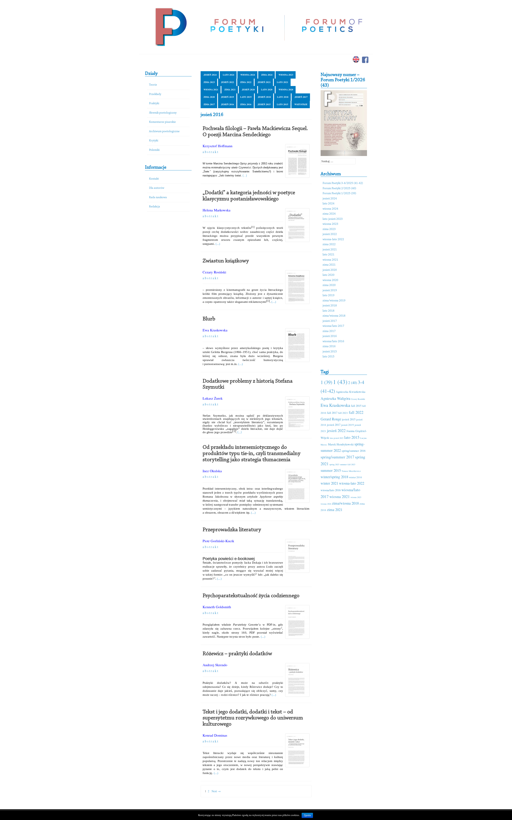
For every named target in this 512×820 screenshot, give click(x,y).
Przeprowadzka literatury (232, 530)
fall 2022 (356, 412)
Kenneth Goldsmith (217, 606)
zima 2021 (230, 89)
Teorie (153, 84)
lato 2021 (282, 82)
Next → (216, 791)
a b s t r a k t (210, 152)
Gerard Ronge (331, 418)
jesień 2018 (264, 97)
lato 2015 (282, 104)
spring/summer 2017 (337, 457)
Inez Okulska (212, 470)
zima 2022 (245, 82)
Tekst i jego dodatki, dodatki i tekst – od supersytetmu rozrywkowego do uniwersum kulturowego (253, 718)
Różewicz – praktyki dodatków (237, 654)
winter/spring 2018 (334, 476)
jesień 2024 (210, 74)
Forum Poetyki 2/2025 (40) (339, 188)
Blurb (209, 319)
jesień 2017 (301, 97)
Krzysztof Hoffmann (217, 145)
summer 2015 (331, 470)
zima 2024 (266, 74)
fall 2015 (356, 406)
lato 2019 (246, 97)
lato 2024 (228, 74)
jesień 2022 (227, 82)
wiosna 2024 (247, 74)
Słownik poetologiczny (163, 112)
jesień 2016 (227, 104)
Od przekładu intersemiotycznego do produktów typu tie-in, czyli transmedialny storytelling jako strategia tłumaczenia (251, 454)
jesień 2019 (227, 97)
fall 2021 (343, 413)
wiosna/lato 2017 (333, 326)
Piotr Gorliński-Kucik (218, 540)
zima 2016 (245, 104)
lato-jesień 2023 (333, 219)
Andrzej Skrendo (215, 664)
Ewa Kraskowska (215, 330)
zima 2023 (209, 82)
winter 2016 (355, 477)
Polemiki (154, 150)
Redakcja (154, 206)
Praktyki (154, 103)
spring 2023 (334, 464)
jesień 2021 (264, 82)
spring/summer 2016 (353, 451)
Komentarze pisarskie (162, 122)
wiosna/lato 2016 (333, 341)
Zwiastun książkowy (226, 261)
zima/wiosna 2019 (334, 300)
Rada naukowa (158, 197)
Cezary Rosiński (214, 272)
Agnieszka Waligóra (335, 398)
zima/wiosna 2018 (334, 315)
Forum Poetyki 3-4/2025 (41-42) (343, 183)
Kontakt (154, 178)
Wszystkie (300, 104)
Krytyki (153, 140)
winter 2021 (329, 483)
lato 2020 (266, 89)
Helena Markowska (216, 210)
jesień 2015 (264, 104)
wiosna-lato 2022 (333, 239)
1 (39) (326, 382)
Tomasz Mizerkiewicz (351, 471)
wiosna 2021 (211, 89)
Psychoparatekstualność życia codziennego (251, 596)
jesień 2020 (248, 89)
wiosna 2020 (286, 89)
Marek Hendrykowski (341, 444)
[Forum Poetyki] (170, 26)
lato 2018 (282, 97)
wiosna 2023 (286, 74)
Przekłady (155, 94)
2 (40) (352, 382)
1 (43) (340, 382)
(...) (245, 175)
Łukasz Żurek (213, 398)
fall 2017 (332, 413)
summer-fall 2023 (347, 464)
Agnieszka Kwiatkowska (350, 392)
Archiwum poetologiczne (164, 131)
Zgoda (307, 815)
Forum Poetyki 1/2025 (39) (339, 193)
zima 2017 (209, 104)
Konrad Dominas (215, 735)
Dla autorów (156, 188)
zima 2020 (209, 97)
